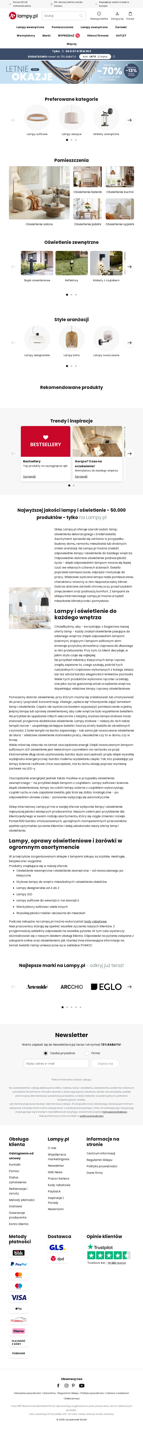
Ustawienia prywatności (27, 1393)
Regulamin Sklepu (99, 1160)
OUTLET (121, 35)
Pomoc (14, 1171)
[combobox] (63, 15)
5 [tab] (80, 1007)
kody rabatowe (95, 921)
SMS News (55, 1172)
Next (129, 120)
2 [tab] (71, 140)
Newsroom (56, 1209)
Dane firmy (95, 1173)
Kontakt (15, 1164)
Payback (54, 1191)
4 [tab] (76, 1007)
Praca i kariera (58, 1178)
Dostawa (15, 1206)
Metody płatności (21, 1200)
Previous (13, 120)
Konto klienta (18, 1224)
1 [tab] (67, 140)
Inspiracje (55, 1198)
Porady (53, 1203)
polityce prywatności (92, 1116)
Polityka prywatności (102, 1166)
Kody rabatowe (59, 1185)
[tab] (26, 1181)
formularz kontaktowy (115, 1111)
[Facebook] (60, 1385)
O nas (52, 1148)
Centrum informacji (101, 1153)
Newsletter (56, 1166)
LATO (95, 56)
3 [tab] (76, 140)
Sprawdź (29, 476)
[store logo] (23, 15)
